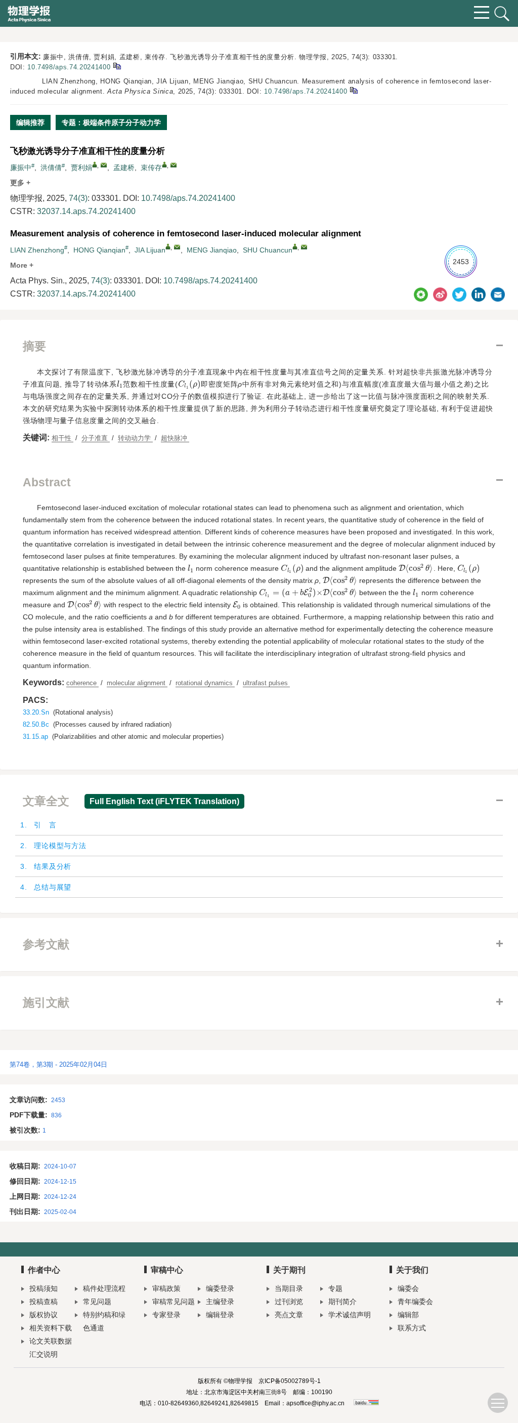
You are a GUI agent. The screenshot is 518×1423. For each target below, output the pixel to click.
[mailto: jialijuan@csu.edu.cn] (177, 246)
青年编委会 (415, 1302)
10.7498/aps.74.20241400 (68, 67)
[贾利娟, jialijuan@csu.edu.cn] (94, 164)
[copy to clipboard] (353, 90)
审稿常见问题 (173, 1302)
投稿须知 (43, 1288)
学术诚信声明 (349, 1315)
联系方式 (412, 1328)
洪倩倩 (51, 167)
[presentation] (120, 384)
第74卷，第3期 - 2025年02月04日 (58, 1064)
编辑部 (408, 1315)
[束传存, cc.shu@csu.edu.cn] (164, 164)
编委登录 (220, 1288)
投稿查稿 (43, 1302)
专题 (335, 1288)
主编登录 (220, 1302)
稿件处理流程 (104, 1288)
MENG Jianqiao (212, 250)
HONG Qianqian (99, 250)
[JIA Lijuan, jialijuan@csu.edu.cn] (167, 246)
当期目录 (289, 1288)
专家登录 (166, 1315)
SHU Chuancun (267, 250)
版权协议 (43, 1315)
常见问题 (97, 1302)
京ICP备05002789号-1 (289, 1381)
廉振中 (20, 167)
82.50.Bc (36, 724)
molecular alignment (137, 683)
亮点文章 (289, 1315)
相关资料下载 (50, 1328)
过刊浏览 (289, 1302)
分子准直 (95, 438)
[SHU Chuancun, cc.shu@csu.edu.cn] (294, 246)
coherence (82, 683)
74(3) (78, 198)
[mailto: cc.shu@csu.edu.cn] (304, 246)
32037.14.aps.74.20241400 (86, 211)
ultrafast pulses (266, 683)
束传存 (151, 167)
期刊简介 (342, 1302)
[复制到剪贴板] (116, 65)
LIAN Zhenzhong (37, 250)
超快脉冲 (175, 438)
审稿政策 (166, 1288)
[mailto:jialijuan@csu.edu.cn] (103, 165)
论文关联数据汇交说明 (50, 1347)
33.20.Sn (36, 712)
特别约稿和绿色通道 (104, 1321)
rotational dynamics (205, 683)
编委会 (408, 1288)
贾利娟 (81, 167)
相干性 (62, 438)
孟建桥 (124, 167)
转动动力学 (135, 438)
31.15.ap (35, 736)
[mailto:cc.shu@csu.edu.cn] (173, 165)
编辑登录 (220, 1315)
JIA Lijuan (150, 250)
